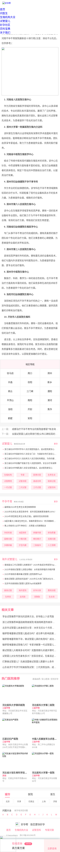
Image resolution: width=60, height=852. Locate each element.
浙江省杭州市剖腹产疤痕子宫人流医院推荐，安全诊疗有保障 (30, 463)
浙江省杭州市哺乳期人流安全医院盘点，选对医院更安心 (28, 468)
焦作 (50, 409)
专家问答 (49, 830)
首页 (2, 9)
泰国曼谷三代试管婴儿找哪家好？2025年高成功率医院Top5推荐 (31, 565)
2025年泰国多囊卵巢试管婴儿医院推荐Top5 (23, 574)
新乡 (50, 382)
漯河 (50, 400)
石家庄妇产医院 (10, 739)
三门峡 (30, 391)
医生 (52, 794)
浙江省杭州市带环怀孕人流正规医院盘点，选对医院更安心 (29, 449)
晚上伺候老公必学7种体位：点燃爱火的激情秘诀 (25, 526)
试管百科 (36, 830)
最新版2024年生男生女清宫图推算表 (20, 507)
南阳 (30, 400)
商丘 (10, 391)
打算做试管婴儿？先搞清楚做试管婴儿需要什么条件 (28, 661)
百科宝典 (5, 28)
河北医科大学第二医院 (43, 705)
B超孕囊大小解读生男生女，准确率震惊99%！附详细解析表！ (31, 521)
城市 (7, 794)
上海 (44, 801)
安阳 (30, 418)
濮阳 (50, 391)
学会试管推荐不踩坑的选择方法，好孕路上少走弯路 (28, 616)
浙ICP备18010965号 (28, 835)
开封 (30, 409)
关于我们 (5, 32)
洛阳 (10, 409)
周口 (30, 373)
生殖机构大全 (7, 17)
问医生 (4, 13)
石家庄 (31, 801)
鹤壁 (10, 418)
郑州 (50, 373)
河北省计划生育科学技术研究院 (18, 772)
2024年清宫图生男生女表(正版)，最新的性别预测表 (26, 516)
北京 (8, 801)
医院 (30, 794)
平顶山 (10, 400)
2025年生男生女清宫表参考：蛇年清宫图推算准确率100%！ (30, 512)
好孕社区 (5, 25)
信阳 (30, 382)
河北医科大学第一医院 (43, 772)
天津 (19, 801)
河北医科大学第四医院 (13, 705)
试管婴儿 (5, 21)
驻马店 (10, 373)
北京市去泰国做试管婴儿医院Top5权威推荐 (22, 583)
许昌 (10, 382)
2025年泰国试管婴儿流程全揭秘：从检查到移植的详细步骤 (29, 569)
